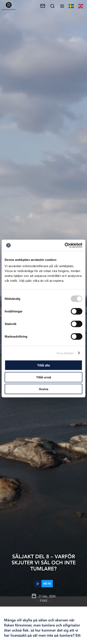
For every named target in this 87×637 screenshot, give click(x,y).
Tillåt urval (43, 377)
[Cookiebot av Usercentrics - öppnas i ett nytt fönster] (64, 245)
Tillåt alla (43, 365)
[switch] (76, 311)
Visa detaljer (65, 353)
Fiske (43, 600)
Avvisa (43, 389)
